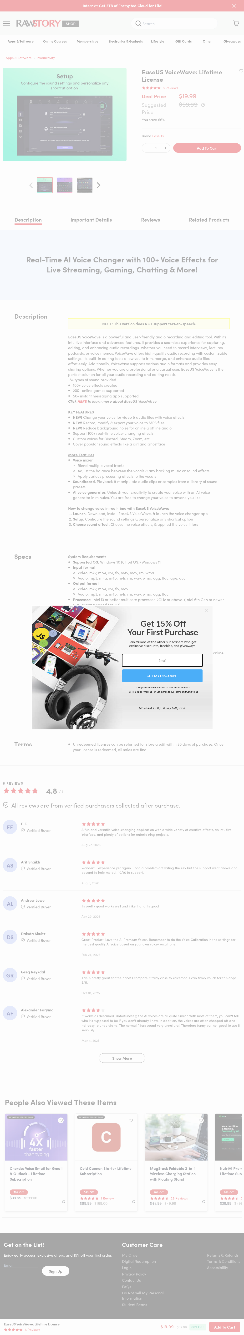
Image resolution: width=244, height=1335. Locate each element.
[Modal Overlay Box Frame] (122, 667)
